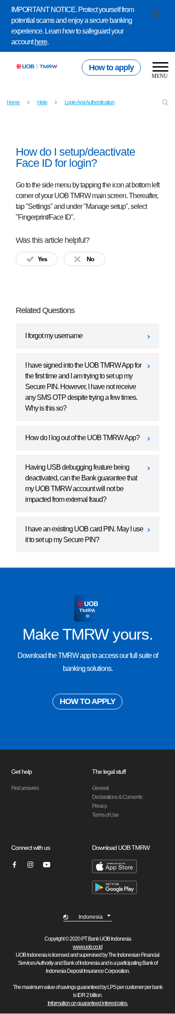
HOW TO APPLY (87, 701)
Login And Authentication (89, 102)
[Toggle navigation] (157, 71)
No (90, 259)
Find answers (25, 788)
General (100, 788)
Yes (42, 259)
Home (13, 102)
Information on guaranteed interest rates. (88, 1003)
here (41, 42)
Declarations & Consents (117, 797)
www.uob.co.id (87, 947)
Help (42, 102)
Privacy (99, 806)
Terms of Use (105, 815)
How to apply (111, 67)
